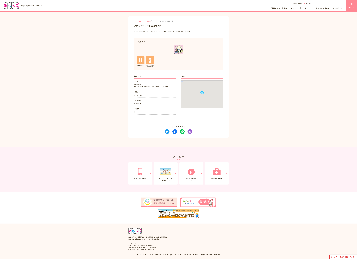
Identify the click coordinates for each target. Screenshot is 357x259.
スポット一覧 (296, 8)
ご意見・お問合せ (154, 255)
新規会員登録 (297, 3)
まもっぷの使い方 (323, 8)
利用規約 (217, 255)
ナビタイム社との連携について (343, 257)
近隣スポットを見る (279, 8)
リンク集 (178, 255)
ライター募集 (168, 255)
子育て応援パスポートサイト (31, 5)
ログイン (351, 7)
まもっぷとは (310, 3)
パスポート (337, 8)
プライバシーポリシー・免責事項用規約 (198, 255)
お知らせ (308, 8)
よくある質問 (141, 255)
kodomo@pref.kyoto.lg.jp (145, 249)
